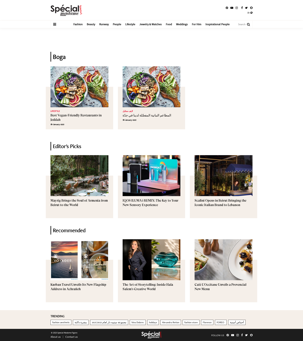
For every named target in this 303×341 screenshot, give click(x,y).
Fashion (78, 24)
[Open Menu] (55, 24)
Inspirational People (217, 24)
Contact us (71, 336)
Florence (207, 322)
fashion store (191, 322)
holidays (153, 322)
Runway (104, 24)
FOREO (221, 322)
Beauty (91, 24)
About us (55, 336)
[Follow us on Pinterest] (227, 7)
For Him (196, 24)
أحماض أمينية (237, 322)
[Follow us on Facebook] (242, 7)
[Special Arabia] (151, 334)
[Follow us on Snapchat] (251, 7)
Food (169, 24)
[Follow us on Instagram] (236, 7)
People (117, 24)
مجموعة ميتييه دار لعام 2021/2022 (109, 322)
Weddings (182, 24)
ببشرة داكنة (81, 322)
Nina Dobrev (137, 322)
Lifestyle (130, 24)
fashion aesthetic (61, 322)
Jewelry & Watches (150, 24)
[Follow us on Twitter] (246, 7)
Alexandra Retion (170, 322)
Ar (248, 12)
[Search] (247, 24)
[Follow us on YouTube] (231, 7)
